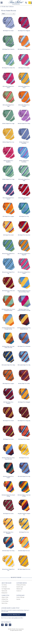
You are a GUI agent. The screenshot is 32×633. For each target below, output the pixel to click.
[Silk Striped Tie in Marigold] (24, 394)
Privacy (20, 630)
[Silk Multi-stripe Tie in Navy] (8, 542)
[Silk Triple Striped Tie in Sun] (24, 561)
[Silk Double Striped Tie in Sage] (8, 96)
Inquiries (18, 599)
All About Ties (5, 599)
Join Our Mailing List (13, 614)
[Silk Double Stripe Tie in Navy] (8, 356)
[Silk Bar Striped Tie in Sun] (8, 134)
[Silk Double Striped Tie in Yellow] (24, 78)
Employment (4, 592)
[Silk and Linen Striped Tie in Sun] (8, 561)
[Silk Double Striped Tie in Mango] (24, 96)
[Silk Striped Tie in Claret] (8, 412)
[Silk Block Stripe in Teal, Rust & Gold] (24, 486)
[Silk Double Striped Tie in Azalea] (8, 78)
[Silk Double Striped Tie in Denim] (8, 189)
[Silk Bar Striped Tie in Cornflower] (24, 152)
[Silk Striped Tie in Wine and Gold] (8, 282)
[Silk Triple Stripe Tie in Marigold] (8, 524)
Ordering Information (21, 585)
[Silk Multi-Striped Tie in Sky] (24, 468)
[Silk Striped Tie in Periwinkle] (24, 338)
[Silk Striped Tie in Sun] (24, 449)
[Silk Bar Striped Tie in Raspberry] (8, 152)
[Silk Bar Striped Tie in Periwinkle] (24, 134)
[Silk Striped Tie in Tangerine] (24, 41)
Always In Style (5, 597)
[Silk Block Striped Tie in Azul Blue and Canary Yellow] (24, 282)
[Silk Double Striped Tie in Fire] (24, 189)
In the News (4, 586)
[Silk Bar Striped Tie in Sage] (8, 115)
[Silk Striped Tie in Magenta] (24, 22)
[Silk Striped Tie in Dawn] (8, 22)
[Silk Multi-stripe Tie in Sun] (24, 542)
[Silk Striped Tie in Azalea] (24, 59)
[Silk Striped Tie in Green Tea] (8, 59)
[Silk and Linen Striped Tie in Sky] (8, 264)
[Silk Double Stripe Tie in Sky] (24, 356)
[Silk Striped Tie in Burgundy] (24, 412)
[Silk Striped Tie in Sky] (24, 208)
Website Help (19, 588)
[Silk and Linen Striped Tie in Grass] (8, 245)
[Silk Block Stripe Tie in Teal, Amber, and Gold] (8, 338)
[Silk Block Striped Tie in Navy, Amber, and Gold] (24, 319)
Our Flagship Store (6, 588)
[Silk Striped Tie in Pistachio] (8, 41)
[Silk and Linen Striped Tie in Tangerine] (24, 245)
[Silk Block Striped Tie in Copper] (8, 468)
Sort (3, 13)
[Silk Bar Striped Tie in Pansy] (24, 115)
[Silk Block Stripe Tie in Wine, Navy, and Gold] (8, 449)
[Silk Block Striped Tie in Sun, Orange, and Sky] (8, 319)
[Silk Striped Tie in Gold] (8, 226)
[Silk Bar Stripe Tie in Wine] (24, 375)
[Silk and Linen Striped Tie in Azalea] (24, 264)
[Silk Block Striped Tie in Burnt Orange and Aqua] (8, 301)
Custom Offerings (20, 597)
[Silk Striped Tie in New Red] (24, 226)
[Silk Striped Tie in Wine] (8, 431)
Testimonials (4, 590)
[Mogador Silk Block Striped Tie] (24, 505)
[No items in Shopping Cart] (30, 2)
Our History (4, 585)
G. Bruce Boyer (5, 601)
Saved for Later (19, 586)
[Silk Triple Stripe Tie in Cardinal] (8, 394)
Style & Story (4, 603)
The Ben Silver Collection (8, 6)
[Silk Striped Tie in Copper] (8, 208)
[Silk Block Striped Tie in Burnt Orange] (8, 486)
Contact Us (18, 590)
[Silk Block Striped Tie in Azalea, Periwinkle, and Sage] (24, 301)
